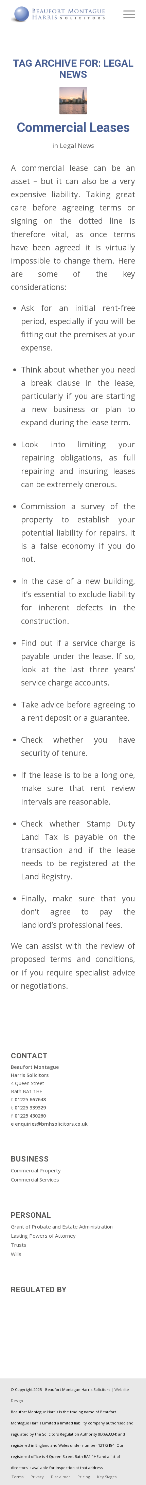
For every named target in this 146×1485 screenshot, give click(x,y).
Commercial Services (35, 1179)
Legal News (77, 145)
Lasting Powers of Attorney (43, 1235)
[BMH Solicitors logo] (60, 13)
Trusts (18, 1244)
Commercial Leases (73, 127)
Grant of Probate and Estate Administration (62, 1226)
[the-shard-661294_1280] (73, 100)
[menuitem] (125, 13)
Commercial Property (36, 1170)
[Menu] (125, 13)
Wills (16, 1254)
